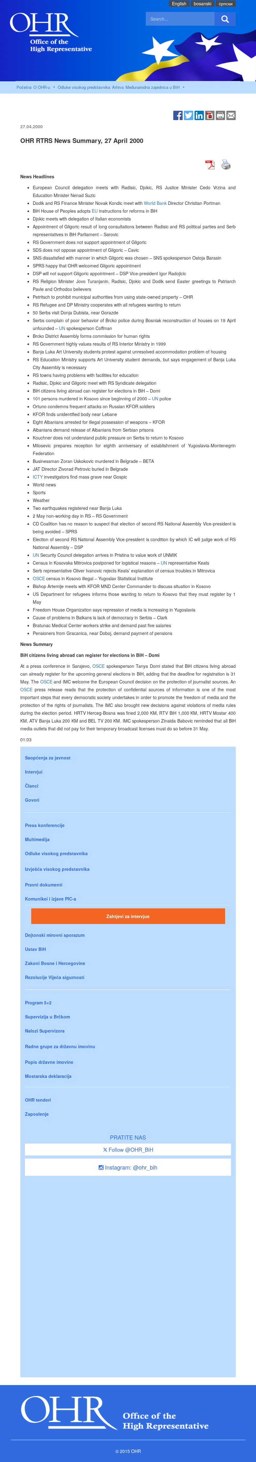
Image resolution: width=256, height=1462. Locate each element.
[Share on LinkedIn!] (199, 115)
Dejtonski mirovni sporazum (55, 935)
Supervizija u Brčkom (47, 1016)
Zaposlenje (37, 1114)
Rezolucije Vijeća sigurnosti (54, 977)
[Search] (225, 19)
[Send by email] (231, 115)
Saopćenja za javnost (48, 757)
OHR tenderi (38, 1100)
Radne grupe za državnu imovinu (60, 1046)
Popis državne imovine (49, 1062)
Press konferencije (45, 825)
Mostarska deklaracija (48, 1076)
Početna (24, 87)
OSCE (39, 578)
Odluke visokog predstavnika (84, 87)
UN (62, 328)
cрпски (226, 3)
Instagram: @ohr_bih (130, 1167)
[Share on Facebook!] (178, 115)
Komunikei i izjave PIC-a (50, 899)
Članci (31, 786)
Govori (32, 800)
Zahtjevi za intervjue (128, 916)
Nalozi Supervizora (45, 1031)
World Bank (155, 203)
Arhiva (118, 87)
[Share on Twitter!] (188, 115)
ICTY (38, 477)
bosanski (202, 3)
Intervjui (33, 772)
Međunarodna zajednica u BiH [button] (153, 87)
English (179, 3)
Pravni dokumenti (43, 884)
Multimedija (37, 839)
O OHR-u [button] (41, 87)
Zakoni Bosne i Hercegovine (55, 963)
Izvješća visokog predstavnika (57, 869)
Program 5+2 (38, 1002)
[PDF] (209, 115)
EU (95, 211)
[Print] (220, 115)
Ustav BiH (35, 949)
